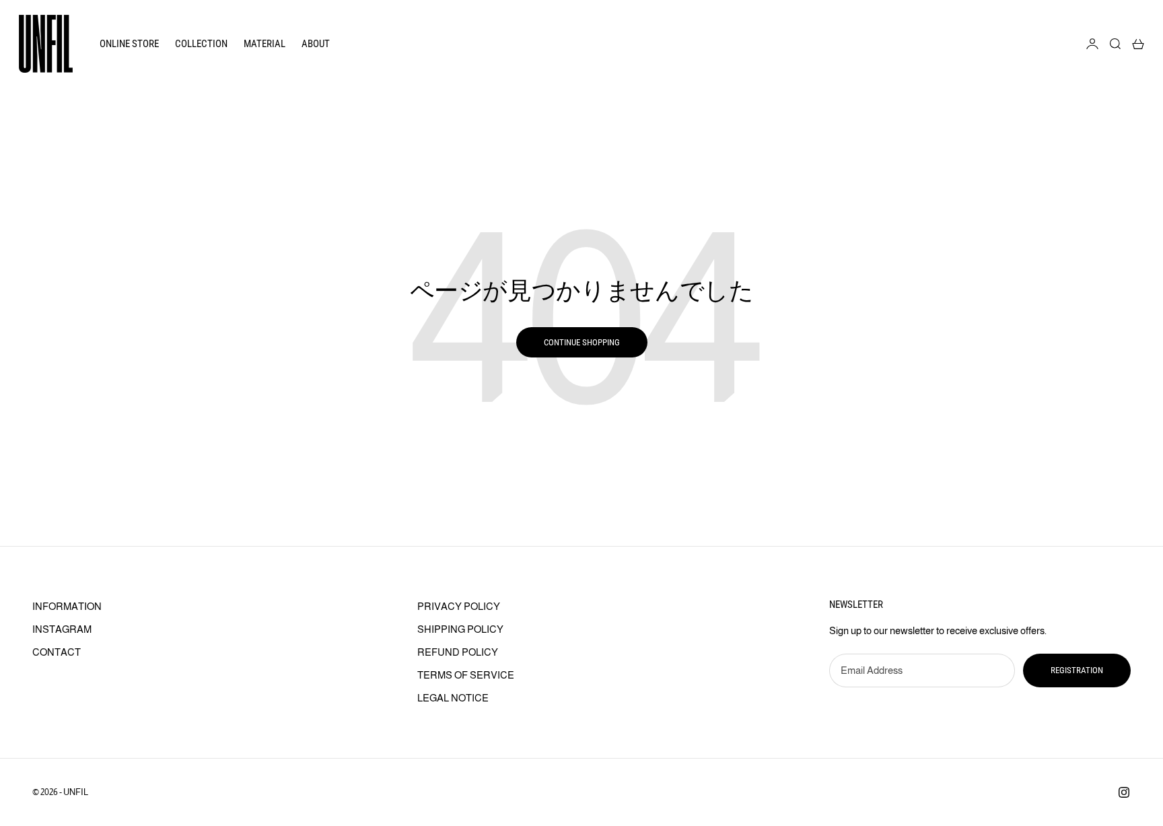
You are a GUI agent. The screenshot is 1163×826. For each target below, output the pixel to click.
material (264, 44)
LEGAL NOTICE (453, 697)
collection (201, 44)
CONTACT (56, 652)
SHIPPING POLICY (460, 629)
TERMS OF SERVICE (465, 675)
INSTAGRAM (62, 629)
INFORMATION (67, 606)
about (316, 44)
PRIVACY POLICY (458, 606)
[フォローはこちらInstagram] (1124, 792)
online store (129, 44)
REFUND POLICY (457, 652)
